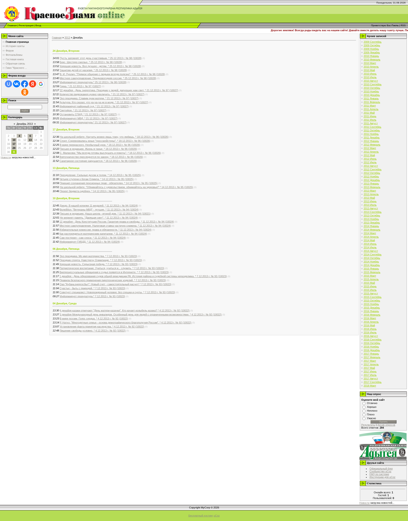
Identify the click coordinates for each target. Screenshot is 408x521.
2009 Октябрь (372, 45)
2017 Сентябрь (373, 382)
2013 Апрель (371, 194)
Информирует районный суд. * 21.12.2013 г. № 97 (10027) (94, 106)
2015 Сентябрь (373, 297)
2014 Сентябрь (373, 254)
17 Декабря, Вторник (66, 129)
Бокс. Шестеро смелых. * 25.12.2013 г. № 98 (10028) (91, 62)
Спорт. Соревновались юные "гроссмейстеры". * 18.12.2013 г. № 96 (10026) (105, 140)
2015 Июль (370, 289)
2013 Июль (370, 204)
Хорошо (371, 406)
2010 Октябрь (372, 87)
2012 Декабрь (372, 180)
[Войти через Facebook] (24, 83)
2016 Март (370, 318)
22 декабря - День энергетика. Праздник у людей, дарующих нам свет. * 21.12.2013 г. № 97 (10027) (119, 90)
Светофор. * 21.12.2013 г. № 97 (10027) (83, 110)
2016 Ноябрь (371, 346)
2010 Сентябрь (373, 84)
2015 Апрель (371, 279)
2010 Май (369, 70)
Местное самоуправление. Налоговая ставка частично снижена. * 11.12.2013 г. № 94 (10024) (115, 225)
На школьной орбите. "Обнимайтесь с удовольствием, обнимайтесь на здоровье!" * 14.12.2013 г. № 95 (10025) (126, 187)
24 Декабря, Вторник (66, 50)
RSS (403, 25)
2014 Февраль (372, 229)
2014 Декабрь (372, 265)
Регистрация (26, 25)
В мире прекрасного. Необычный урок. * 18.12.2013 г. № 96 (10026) (100, 144)
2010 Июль (370, 77)
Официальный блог (381, 468)
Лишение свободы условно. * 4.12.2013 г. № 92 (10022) (93, 330)
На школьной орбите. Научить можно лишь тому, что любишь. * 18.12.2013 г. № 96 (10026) (114, 136)
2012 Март (370, 148)
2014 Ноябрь (371, 261)
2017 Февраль (372, 357)
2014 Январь (371, 226)
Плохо (370, 414)
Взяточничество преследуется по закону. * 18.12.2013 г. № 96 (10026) (101, 156)
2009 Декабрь (372, 52)
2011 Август (371, 123)
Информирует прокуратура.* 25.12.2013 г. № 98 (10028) (93, 82)
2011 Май (369, 112)
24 (14, 147)
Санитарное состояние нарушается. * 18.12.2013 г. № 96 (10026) (98, 160)
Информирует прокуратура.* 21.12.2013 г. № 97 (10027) (93, 122)
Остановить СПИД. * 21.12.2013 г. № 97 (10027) (88, 114)
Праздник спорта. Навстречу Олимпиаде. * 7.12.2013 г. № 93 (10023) (101, 260)
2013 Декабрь (372, 222)
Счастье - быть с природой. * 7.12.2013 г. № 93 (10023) (92, 288)
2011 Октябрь (372, 130)
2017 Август (371, 378)
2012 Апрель (371, 151)
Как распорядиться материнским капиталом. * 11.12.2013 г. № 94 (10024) (103, 233)
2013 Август (371, 208)
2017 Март (370, 360)
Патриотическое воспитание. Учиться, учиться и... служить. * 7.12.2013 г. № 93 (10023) (112, 268)
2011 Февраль (372, 102)
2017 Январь (371, 353)
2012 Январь (371, 141)
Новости (6, 157)
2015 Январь (371, 268)
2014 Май (369, 240)
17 (14, 143)
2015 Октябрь (372, 300)
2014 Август (371, 251)
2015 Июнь (370, 286)
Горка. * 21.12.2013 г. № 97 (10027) (80, 86)
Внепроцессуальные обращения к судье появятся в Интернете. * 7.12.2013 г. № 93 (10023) (114, 272)
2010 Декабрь (372, 95)
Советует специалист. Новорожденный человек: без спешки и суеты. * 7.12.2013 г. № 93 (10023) (117, 292)
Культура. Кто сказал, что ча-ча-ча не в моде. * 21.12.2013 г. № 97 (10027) (104, 102)
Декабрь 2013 (25, 123)
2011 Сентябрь (372, 126)
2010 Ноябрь (371, 91)
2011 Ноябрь (371, 134)
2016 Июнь (370, 328)
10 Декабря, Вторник (66, 198)
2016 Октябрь (372, 343)
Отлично (372, 403)
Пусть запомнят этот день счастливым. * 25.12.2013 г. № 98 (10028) (101, 58)
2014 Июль (370, 247)
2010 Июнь (370, 73)
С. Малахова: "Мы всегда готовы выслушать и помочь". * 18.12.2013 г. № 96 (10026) (110, 152)
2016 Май (369, 325)
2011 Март (370, 105)
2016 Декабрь (372, 350)
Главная (12, 25)
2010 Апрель (371, 66)
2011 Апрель (371, 109)
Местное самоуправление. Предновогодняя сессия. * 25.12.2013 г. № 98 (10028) (108, 78)
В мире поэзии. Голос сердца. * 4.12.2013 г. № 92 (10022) (94, 318)
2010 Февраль (372, 59)
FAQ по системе (379, 474)
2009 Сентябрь (373, 41)
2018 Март (370, 385)
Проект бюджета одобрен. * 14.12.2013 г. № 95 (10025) (92, 191)
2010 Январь (371, 56)
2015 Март (370, 275)
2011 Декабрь (372, 137)
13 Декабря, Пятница (66, 168)
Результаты (368, 424)
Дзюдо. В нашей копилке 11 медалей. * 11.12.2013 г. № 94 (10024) (99, 205)
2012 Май (369, 155)
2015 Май (369, 282)
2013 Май (369, 197)
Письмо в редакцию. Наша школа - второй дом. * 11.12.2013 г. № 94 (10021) (105, 213)
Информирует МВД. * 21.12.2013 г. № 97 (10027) (89, 118)
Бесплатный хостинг (200, 515)
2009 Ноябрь (371, 48)
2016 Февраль (372, 314)
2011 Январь (371, 98)
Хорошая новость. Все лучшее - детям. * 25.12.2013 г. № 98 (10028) (100, 66)
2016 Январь (371, 311)
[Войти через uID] (8, 83)
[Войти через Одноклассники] (24, 92)
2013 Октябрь (372, 215)
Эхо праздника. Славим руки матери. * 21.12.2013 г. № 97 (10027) (99, 98)
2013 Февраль (372, 187)
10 (14, 139)
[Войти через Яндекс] (32, 83)
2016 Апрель (371, 321)
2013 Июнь (370, 201)
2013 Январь (371, 183)
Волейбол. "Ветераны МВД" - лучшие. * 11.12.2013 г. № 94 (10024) (99, 209)
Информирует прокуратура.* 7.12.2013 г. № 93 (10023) (92, 296)
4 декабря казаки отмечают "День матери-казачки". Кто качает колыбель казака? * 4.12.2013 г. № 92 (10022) (125, 310)
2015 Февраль (372, 272)
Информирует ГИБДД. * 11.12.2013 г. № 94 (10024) (90, 241)
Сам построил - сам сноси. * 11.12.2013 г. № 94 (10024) (93, 237)
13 (30, 139)
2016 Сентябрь (373, 339)
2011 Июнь (370, 116)
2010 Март (370, 63)
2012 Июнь (370, 158)
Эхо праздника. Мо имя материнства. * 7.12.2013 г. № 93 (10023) (98, 256)
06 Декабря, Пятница (66, 248)
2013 (67, 37)
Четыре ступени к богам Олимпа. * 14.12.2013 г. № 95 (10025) (97, 179)
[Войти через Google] (41, 84)
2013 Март (370, 190)
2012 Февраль (372, 144)
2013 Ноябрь (371, 219)
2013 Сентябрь (373, 212)
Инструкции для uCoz (382, 477)
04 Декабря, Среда (64, 303)
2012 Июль (370, 162)
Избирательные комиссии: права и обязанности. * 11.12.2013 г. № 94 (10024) (106, 229)
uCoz (217, 515)
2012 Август (371, 165)
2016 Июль (370, 332)
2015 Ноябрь (371, 304)
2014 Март (370, 233)
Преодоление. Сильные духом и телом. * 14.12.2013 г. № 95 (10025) (100, 175)
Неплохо (372, 410)
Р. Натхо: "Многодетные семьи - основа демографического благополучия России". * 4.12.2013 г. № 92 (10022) (125, 322)
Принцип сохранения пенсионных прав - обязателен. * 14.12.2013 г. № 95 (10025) (108, 183)
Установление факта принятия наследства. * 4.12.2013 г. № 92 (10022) (102, 326)
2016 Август (371, 336)
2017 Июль (370, 375)
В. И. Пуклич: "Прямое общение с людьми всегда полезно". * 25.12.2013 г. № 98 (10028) (112, 74)
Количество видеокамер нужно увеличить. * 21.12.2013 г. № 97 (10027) (102, 94)
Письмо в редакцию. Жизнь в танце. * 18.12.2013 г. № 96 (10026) (98, 148)
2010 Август (371, 80)
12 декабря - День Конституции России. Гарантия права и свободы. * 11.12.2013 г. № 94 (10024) (117, 221)
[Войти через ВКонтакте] (16, 83)
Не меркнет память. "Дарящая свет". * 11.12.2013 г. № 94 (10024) (99, 217)
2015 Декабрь (372, 307)
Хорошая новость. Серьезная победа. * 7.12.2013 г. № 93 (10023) (99, 264)
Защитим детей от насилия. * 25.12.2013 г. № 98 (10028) (93, 70)
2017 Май (369, 367)
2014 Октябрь (372, 258)
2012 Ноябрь (371, 176)
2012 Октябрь (372, 173)
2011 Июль (370, 119)
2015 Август (371, 293)
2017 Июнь (370, 371)
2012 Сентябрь (373, 169)
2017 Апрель (371, 364)
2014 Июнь (370, 243)
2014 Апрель (371, 236)
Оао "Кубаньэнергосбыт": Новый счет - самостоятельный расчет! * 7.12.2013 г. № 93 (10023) (115, 284)
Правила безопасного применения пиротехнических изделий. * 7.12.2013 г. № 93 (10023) (113, 280)
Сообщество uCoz (380, 471)
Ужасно (371, 418)
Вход (38, 25)
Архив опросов (386, 424)
